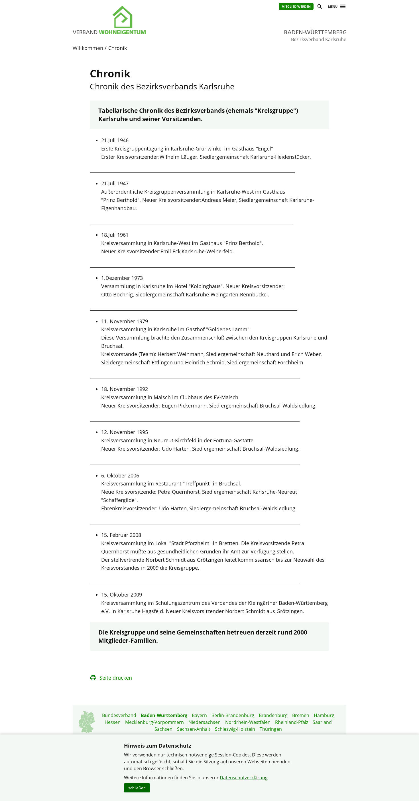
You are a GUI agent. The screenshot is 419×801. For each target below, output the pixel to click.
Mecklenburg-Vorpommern (154, 722)
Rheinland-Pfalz (291, 722)
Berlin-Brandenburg (232, 715)
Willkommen (88, 48)
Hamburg (324, 715)
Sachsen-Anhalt (193, 729)
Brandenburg (273, 715)
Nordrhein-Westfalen (247, 722)
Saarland (322, 722)
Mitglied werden (296, 6)
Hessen (113, 722)
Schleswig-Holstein (235, 729)
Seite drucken (115, 677)
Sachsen (163, 729)
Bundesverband (119, 715)
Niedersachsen (204, 722)
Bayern (199, 715)
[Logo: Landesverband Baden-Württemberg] (135, 20)
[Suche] (319, 7)
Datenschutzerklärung (244, 777)
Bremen (300, 715)
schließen (137, 788)
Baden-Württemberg (164, 715)
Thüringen (271, 729)
